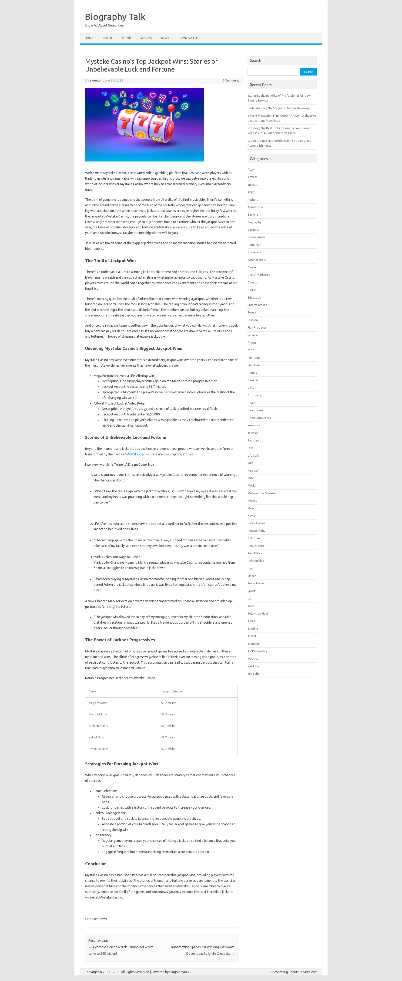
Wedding (254, 666)
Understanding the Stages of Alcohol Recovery (279, 108)
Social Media (256, 583)
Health (252, 402)
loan (250, 462)
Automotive (255, 207)
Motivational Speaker (262, 493)
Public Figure (256, 545)
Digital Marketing (259, 274)
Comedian (254, 244)
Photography (256, 530)
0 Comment (230, 80)
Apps (251, 192)
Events (252, 312)
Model (252, 485)
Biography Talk (115, 16)
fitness (252, 342)
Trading (253, 628)
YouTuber (254, 673)
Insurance (254, 425)
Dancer (252, 267)
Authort (253, 199)
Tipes (251, 620)
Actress (146, 38)
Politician (254, 538)
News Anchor (256, 523)
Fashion (253, 320)
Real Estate (255, 553)
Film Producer (257, 327)
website (253, 658)
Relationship (256, 560)
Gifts (251, 387)
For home (254, 357)
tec (250, 598)
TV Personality (257, 651)
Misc (251, 478)
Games (252, 372)
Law (250, 447)
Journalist (254, 440)
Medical (253, 470)
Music (251, 508)
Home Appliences (259, 417)
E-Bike (252, 289)
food (251, 350)
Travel (252, 636)
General (253, 380)
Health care (255, 410)
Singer (107, 38)
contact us (189, 38)
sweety (95, 80)
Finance (253, 335)
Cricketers (254, 252)
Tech (251, 606)
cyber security (257, 259)
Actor (126, 38)
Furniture (254, 365)
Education (254, 297)
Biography (254, 222)
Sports (252, 591)
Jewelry (253, 433)
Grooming (254, 395)
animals (253, 184)
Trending (254, 643)
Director (253, 282)
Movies (252, 500)
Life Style (254, 455)
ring (250, 568)
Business (253, 229)
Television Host (258, 613)
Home (89, 38)
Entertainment (257, 304)
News (165, 38)
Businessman (256, 237)
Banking (253, 214)
